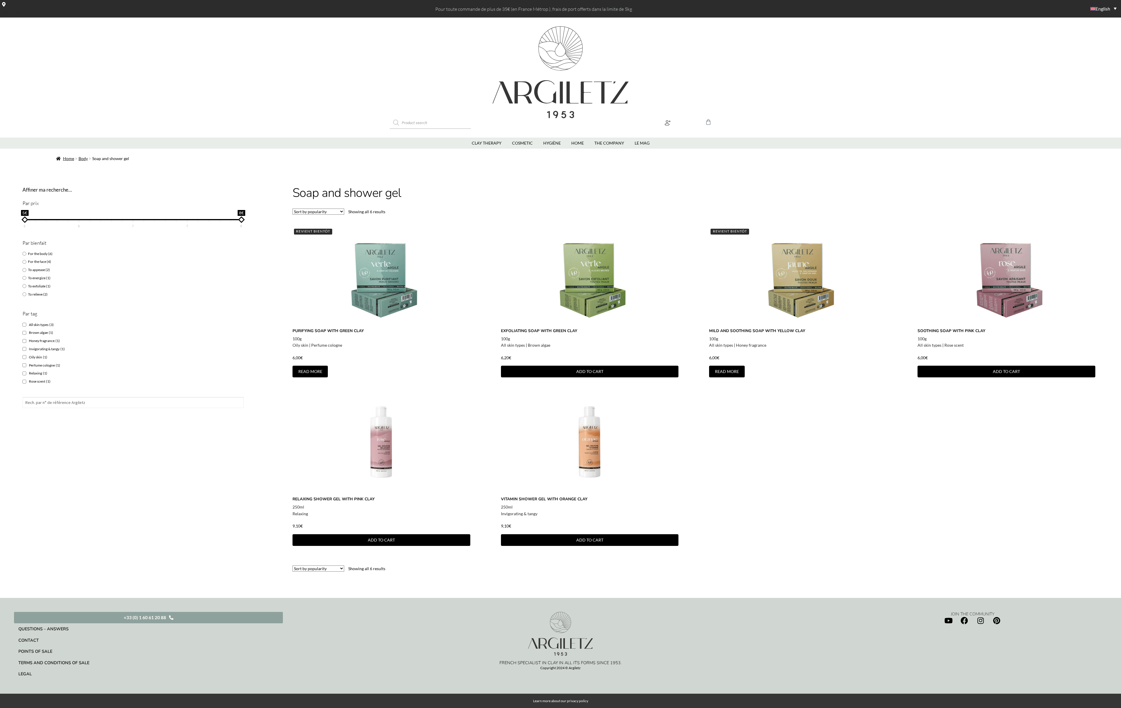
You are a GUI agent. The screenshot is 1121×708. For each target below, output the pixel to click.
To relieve (38, 294)
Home (68, 158)
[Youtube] (948, 620)
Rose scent (40, 381)
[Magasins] (3, 4)
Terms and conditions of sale (53, 663)
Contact (28, 640)
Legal (25, 674)
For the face (39, 261)
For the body (40, 253)
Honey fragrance (44, 341)
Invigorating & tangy (47, 349)
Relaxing (38, 373)
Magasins (11, 12)
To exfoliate (39, 286)
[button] (668, 123)
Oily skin (38, 357)
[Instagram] (980, 620)
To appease (39, 270)
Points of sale (35, 651)
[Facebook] (964, 620)
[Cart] (708, 122)
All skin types (41, 324)
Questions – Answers (43, 629)
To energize (39, 278)
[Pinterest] (996, 620)
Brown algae (41, 332)
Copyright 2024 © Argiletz (560, 668)
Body (83, 158)
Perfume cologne (44, 365)
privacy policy (577, 701)
